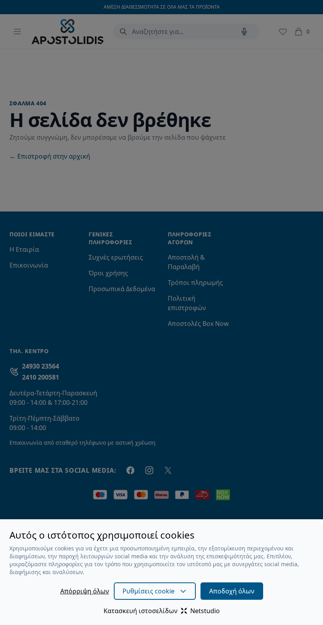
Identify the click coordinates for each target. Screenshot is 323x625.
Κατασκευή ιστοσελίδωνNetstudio (162, 610)
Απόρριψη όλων (84, 591)
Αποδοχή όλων (231, 591)
